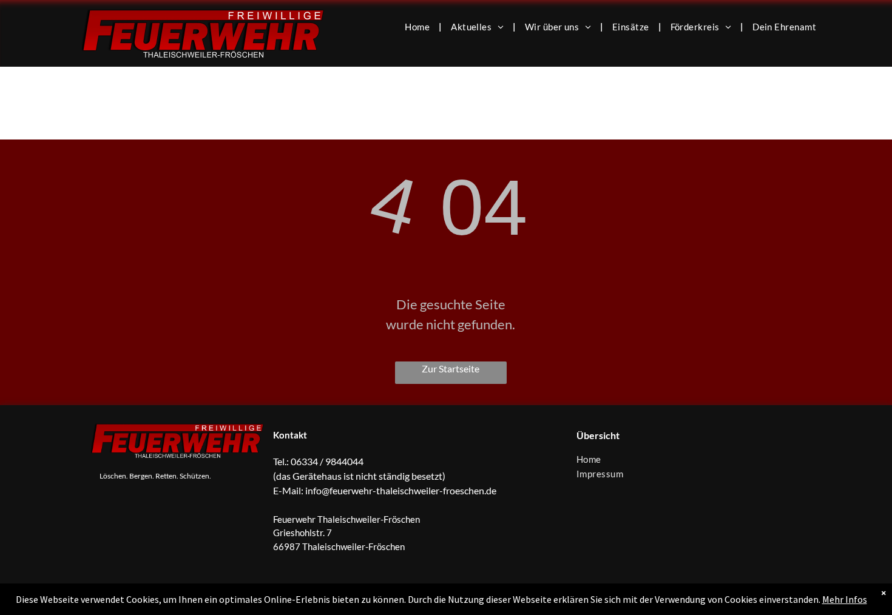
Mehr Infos (844, 599)
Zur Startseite (450, 368)
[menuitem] (419, 26)
